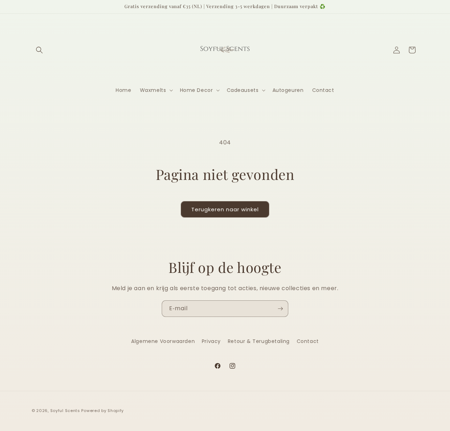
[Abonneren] (280, 308)
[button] (39, 50)
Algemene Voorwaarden (163, 341)
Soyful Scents (65, 410)
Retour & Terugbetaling (259, 341)
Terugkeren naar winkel (225, 209)
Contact (308, 341)
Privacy (211, 341)
